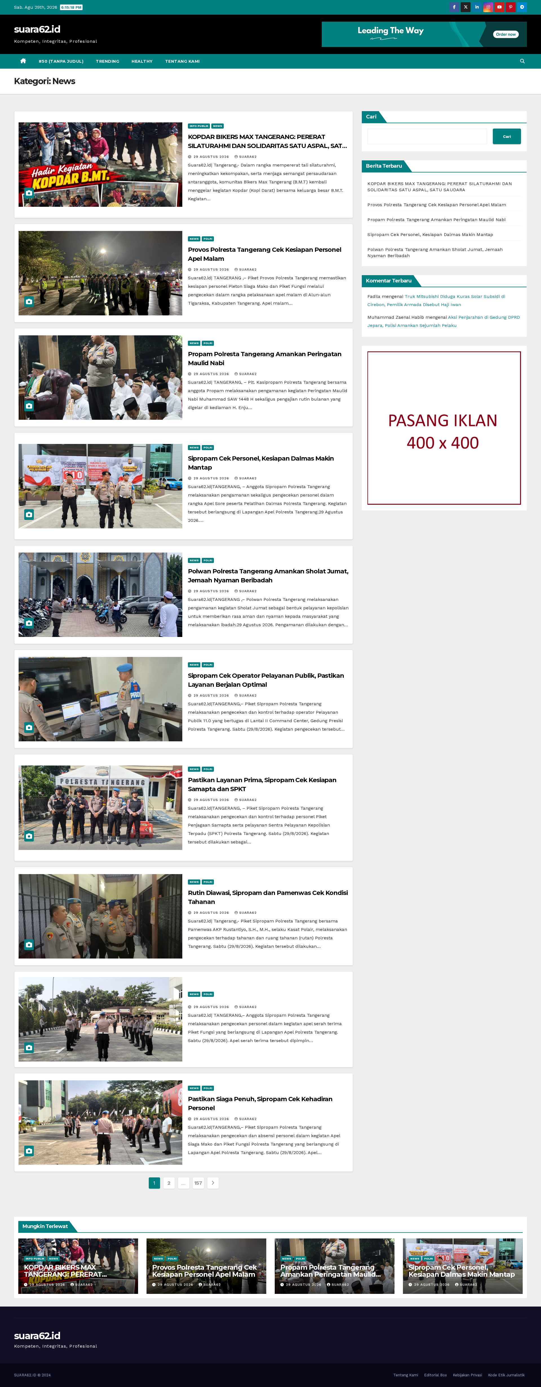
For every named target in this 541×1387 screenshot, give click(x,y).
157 (198, 1183)
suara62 (248, 157)
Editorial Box (435, 1375)
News (217, 125)
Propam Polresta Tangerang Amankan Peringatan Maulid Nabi (436, 219)
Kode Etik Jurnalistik (506, 1375)
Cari (371, 117)
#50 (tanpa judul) (61, 61)
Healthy (142, 61)
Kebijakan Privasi (467, 1375)
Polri (207, 238)
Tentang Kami (182, 61)
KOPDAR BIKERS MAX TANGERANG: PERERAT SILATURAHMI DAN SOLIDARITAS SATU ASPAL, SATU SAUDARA (267, 146)
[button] (522, 61)
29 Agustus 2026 (212, 157)
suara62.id (37, 29)
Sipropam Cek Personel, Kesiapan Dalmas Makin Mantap (430, 234)
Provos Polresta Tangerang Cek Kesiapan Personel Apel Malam (436, 204)
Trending (107, 61)
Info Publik (199, 125)
